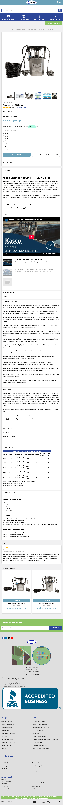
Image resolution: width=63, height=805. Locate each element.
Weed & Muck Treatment (8, 733)
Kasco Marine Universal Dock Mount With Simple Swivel (19, 519)
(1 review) (13, 107)
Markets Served (6, 745)
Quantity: (6, 146)
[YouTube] (12, 638)
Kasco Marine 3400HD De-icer (46, 603)
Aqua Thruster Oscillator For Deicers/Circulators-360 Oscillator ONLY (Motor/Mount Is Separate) (30, 524)
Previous (4, 95)
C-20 (7, 419)
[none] (31, 62)
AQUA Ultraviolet (6, 769)
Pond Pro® (4, 763)
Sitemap (3, 748)
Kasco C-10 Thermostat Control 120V (13, 535)
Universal (5, 409)
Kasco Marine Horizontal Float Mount (13, 521)
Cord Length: (10, 130)
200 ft (6, 143)
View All (34, 772)
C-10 (7, 415)
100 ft (6, 141)
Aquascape (4, 766)
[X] (9, 638)
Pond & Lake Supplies (7, 739)
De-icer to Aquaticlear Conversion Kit (13, 533)
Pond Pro (35, 769)
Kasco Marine (5, 760)
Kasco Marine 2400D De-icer (16, 603)
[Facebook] (4, 162)
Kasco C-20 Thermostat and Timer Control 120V (16, 536)
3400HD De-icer (7, 507)
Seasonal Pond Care (7, 722)
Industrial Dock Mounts (17, 409)
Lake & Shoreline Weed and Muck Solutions (45, 739)
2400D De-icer (7, 503)
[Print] (10, 162)
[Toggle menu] (2, 2)
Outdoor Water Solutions (39, 760)
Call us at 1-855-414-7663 (31, 674)
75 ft (6, 138)
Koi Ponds (4, 736)
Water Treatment (6, 730)
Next (58, 95)
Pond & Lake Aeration (7, 724)
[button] (8, 17)
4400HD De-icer (7, 511)
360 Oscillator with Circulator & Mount (13, 523)
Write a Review (21, 107)
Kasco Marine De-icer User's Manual (13, 485)
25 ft (6, 133)
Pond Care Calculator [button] (53, 23)
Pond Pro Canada (37, 763)
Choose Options (16, 600)
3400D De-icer (7, 505)
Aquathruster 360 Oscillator (41, 727)
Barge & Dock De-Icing (8, 742)
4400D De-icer (7, 509)
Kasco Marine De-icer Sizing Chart (12, 483)
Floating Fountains (6, 727)
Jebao (3, 772)
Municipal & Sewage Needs (41, 748)
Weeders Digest (37, 766)
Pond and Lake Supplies (40, 745)
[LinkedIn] (6, 638)
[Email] (7, 162)
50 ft (6, 136)
